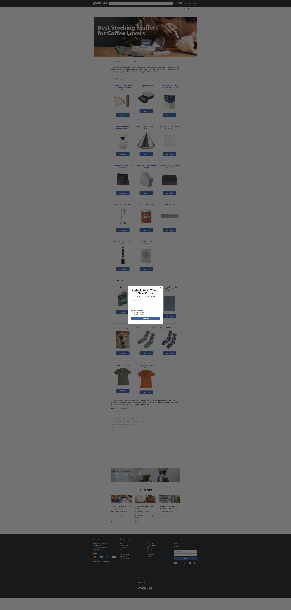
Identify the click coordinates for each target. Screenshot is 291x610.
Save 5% (145, 318)
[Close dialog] (161, 287)
